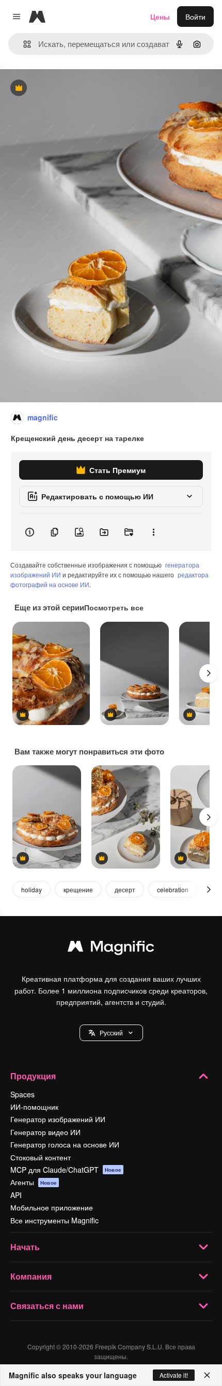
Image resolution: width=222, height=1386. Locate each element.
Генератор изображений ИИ (57, 1119)
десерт (125, 889)
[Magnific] (111, 948)
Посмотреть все (114, 607)
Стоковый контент (40, 1157)
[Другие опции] (153, 532)
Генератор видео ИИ (45, 1132)
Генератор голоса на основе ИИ (64, 1144)
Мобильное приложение (51, 1207)
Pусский (111, 1032)
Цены (160, 16)
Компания (31, 1276)
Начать (25, 1247)
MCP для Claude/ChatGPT (65, 1169)
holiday (31, 889)
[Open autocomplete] (23, 44)
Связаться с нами (47, 1306)
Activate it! (174, 1375)
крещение (78, 889)
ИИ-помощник (34, 1106)
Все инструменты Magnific (54, 1220)
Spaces (22, 1094)
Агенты (33, 1182)
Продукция (33, 1076)
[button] (111, 1033)
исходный (69, 88)
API (16, 1195)
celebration (172, 889)
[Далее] (208, 673)
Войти (195, 16)
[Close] (207, 1375)
